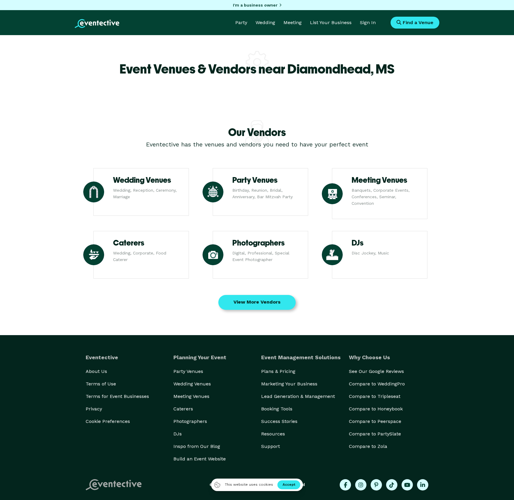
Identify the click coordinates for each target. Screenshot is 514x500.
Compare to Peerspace (375, 421)
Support (270, 446)
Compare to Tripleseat (374, 396)
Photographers (190, 421)
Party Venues (188, 371)
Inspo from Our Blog (196, 446)
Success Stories (279, 421)
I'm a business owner (255, 5)
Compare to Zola (368, 446)
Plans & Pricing (278, 371)
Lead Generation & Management (298, 396)
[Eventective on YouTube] (407, 484)
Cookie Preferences (108, 421)
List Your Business (331, 22)
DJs (177, 434)
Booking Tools (276, 409)
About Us (96, 371)
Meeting (292, 22)
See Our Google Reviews (376, 371)
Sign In (368, 22)
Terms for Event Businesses (117, 396)
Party (241, 22)
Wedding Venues (192, 384)
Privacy (94, 409)
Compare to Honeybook (376, 409)
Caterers (183, 409)
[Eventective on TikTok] (391, 484)
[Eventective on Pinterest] (376, 484)
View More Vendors (257, 302)
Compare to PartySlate (375, 434)
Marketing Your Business (289, 384)
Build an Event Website (199, 459)
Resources (273, 434)
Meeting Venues (191, 396)
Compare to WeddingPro (377, 384)
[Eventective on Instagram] (360, 484)
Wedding (265, 22)
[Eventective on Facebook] (345, 484)
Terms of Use (101, 384)
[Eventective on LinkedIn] (422, 484)
